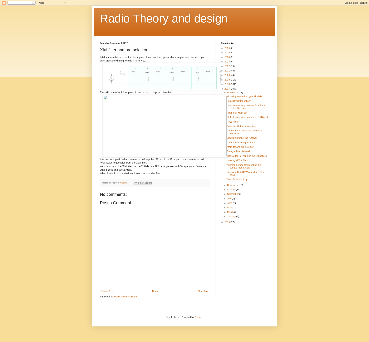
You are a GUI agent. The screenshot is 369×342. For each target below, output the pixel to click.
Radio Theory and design (164, 18)
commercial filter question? (241, 142)
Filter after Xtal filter (237, 112)
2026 (227, 48)
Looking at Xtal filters (237, 160)
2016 (227, 222)
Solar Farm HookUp (237, 179)
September (233, 194)
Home (155, 291)
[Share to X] (143, 183)
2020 (227, 75)
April (230, 207)
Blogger (198, 317)
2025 (227, 52)
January (231, 216)
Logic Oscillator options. (239, 101)
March (230, 212)
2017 (227, 88)
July (229, 198)
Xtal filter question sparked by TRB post (247, 117)
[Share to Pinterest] (150, 183)
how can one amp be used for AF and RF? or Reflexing (246, 107)
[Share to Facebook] (147, 183)
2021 (227, 70)
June (230, 203)
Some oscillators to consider (241, 126)
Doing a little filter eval (238, 151)
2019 (227, 79)
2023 (227, 61)
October (231, 189)
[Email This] (136, 183)
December (233, 92)
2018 (227, 84)
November (233, 185)
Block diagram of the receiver (242, 138)
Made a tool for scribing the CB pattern (247, 156)
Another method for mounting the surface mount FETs (244, 166)
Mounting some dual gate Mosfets (244, 96)
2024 (227, 57)
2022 (227, 66)
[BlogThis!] (139, 183)
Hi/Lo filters (233, 121)
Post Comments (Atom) (126, 296)
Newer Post (107, 291)
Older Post (203, 291)
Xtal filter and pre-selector (240, 147)
